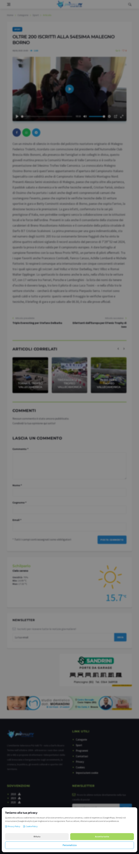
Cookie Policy (32, 826)
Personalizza (70, 845)
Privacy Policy (14, 826)
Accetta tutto (102, 836)
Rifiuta (37, 836)
